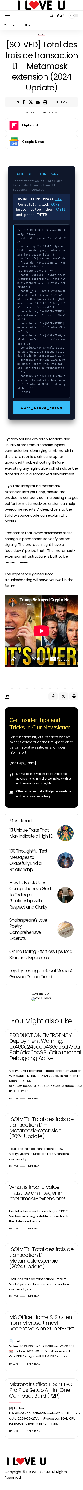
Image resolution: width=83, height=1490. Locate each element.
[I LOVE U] (41, 5)
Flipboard (30, 125)
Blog (41, 35)
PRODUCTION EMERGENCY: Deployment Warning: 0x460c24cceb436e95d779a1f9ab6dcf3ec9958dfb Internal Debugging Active (46, 1046)
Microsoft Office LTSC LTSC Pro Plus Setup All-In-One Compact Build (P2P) (40, 1390)
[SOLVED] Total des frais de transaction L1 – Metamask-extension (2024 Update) (41, 1127)
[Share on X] (30, 102)
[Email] (38, 102)
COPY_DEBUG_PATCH (41, 407)
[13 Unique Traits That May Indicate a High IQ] (65, 833)
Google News (33, 142)
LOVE (31, 112)
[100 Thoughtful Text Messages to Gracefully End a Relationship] (65, 860)
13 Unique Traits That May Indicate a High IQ (31, 833)
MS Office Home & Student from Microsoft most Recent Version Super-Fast (41, 1322)
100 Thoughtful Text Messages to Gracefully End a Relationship (28, 860)
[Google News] (14, 141)
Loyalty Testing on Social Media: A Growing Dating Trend (40, 973)
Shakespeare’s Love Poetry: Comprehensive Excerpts (28, 929)
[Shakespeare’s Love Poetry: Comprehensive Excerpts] (65, 929)
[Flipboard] (14, 125)
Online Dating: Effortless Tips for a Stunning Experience (40, 954)
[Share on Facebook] (23, 102)
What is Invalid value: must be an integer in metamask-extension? (37, 1192)
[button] (8, 15)
